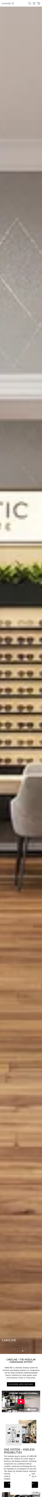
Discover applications (21, 1384)
